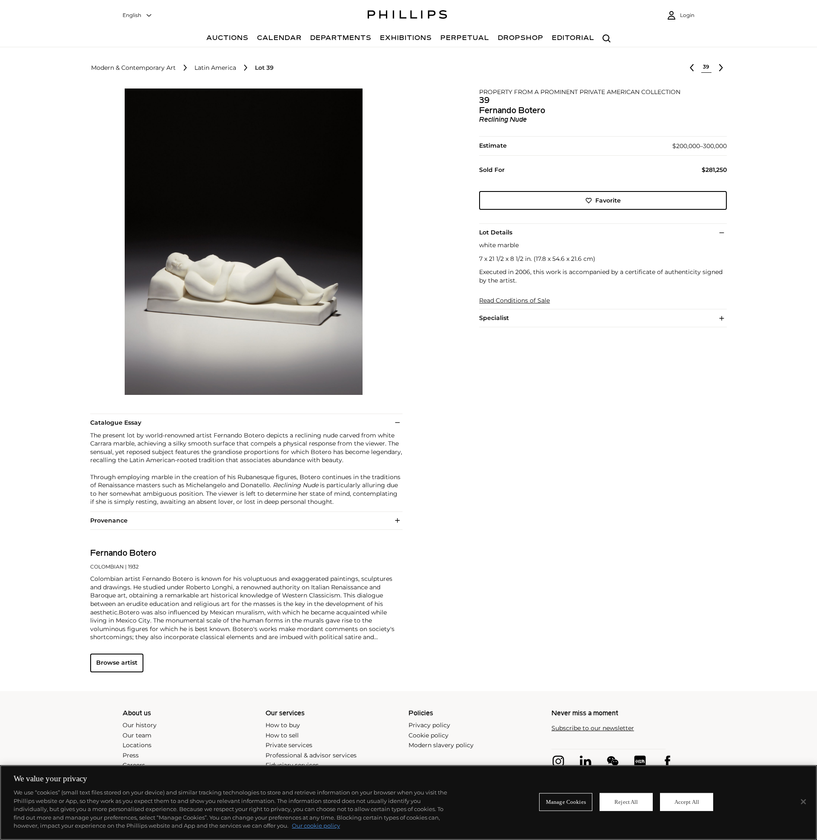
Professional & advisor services (311, 755)
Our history (140, 725)
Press (131, 755)
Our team (137, 735)
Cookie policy (428, 735)
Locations (137, 745)
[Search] (606, 39)
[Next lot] (721, 68)
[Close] (803, 801)
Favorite (608, 200)
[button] (241, 242)
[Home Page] (407, 15)
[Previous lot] (692, 68)
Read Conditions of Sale (514, 300)
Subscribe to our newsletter (592, 728)
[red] (640, 761)
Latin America (215, 67)
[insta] (558, 761)
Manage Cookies (566, 802)
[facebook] (667, 761)
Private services (289, 745)
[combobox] (137, 15)
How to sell (282, 735)
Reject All (626, 802)
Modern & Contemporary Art (133, 67)
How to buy (283, 725)
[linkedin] (585, 761)
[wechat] (613, 761)
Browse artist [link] (116, 662)
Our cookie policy (316, 825)
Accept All (686, 802)
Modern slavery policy (441, 745)
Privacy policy (429, 725)
